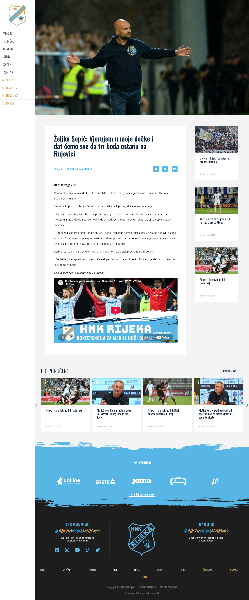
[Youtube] (77, 550)
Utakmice (9, 49)
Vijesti (7, 33)
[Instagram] (67, 550)
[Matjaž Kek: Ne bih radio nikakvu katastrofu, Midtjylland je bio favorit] (116, 392)
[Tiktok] (87, 550)
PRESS (10, 103)
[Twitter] (98, 550)
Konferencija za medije (80, 169)
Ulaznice (12, 95)
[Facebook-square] (57, 550)
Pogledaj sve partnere (142, 494)
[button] (156, 169)
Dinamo (58, 169)
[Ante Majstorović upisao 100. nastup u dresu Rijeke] (216, 201)
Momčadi (9, 41)
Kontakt (9, 72)
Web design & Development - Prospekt (142, 593)
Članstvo (12, 87)
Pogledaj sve (229, 371)
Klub (6, 56)
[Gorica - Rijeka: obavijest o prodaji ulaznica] (216, 140)
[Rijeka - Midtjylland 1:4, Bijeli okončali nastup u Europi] (167, 392)
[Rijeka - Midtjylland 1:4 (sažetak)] (216, 261)
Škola (7, 64)
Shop (9, 80)
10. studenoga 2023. (66, 184)
